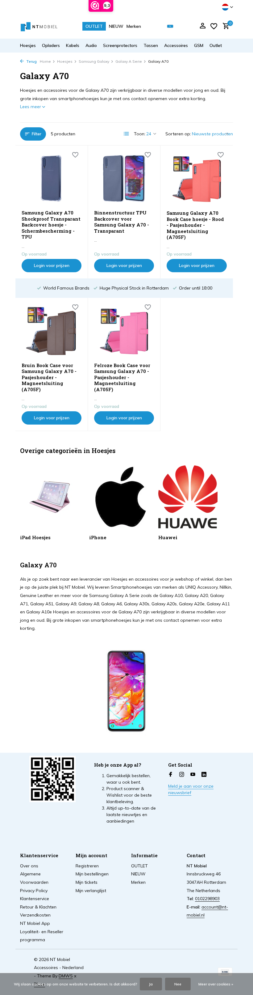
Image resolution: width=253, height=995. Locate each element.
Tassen (150, 45)
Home (45, 61)
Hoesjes (28, 45)
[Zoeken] (170, 26)
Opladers (51, 45)
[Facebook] (170, 774)
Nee (177, 984)
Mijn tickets (86, 882)
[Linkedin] (203, 774)
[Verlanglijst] (213, 26)
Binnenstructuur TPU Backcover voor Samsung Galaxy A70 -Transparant (121, 222)
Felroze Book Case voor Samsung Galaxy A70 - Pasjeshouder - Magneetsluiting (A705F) (122, 377)
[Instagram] (181, 774)
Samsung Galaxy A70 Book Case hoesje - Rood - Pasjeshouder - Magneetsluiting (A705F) (195, 225)
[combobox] (174, 26)
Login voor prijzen (51, 265)
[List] (126, 134)
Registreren (87, 866)
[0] (224, 26)
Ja (151, 984)
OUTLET (94, 26)
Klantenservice (34, 898)
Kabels (72, 45)
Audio (91, 45)
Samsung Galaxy (94, 61)
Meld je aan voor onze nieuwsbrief (191, 789)
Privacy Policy (34, 890)
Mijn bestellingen (92, 874)
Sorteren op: (178, 134)
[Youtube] (192, 774)
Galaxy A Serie (128, 61)
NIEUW (116, 26)
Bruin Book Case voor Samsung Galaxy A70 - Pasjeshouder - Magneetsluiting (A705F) (49, 377)
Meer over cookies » (215, 984)
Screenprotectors (120, 45)
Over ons (29, 866)
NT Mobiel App (35, 923)
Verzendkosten (35, 915)
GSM (198, 45)
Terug (31, 61)
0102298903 (207, 898)
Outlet (215, 45)
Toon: (139, 134)
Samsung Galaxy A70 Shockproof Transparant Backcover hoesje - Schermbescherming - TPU (51, 225)
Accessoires (176, 45)
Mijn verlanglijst (91, 890)
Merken (133, 26)
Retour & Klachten (38, 907)
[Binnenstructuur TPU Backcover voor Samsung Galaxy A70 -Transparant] (124, 178)
